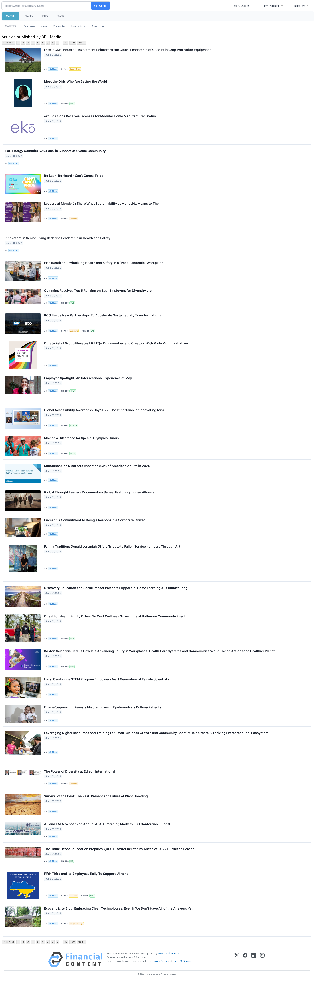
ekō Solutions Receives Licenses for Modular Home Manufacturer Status (100, 116)
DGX (72, 639)
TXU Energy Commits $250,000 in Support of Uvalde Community (55, 151)
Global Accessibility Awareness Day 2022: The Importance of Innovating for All (105, 410)
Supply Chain (75, 69)
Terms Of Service (182, 961)
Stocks (29, 16)
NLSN (72, 453)
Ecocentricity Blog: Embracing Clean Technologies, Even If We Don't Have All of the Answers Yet (118, 908)
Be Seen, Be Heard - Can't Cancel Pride (73, 176)
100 (73, 42)
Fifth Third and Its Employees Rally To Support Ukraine (86, 874)
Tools (60, 16)
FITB (92, 896)
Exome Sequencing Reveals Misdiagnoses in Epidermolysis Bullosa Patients (102, 707)
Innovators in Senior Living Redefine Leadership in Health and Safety (57, 238)
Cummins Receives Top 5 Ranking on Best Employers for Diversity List (98, 290)
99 (66, 42)
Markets (10, 16)
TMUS (72, 391)
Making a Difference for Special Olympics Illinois (81, 438)
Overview (29, 26)
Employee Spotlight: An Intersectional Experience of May (88, 378)
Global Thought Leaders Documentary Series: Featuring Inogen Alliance (99, 492)
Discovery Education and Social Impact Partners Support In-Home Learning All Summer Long (116, 588)
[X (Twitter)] (236, 959)
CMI (72, 303)
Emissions (74, 331)
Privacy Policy (159, 961)
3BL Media (53, 69)
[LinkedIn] (253, 959)
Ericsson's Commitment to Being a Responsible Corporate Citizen (95, 520)
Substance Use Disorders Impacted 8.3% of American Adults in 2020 (97, 466)
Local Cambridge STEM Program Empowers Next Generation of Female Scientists (106, 679)
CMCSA (73, 425)
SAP (92, 331)
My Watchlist (271, 5)
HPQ (72, 104)
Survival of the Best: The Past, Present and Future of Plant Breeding (96, 796)
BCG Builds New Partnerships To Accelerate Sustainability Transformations (102, 315)
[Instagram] (262, 959)
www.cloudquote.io (168, 953)
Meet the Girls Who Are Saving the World (75, 81)
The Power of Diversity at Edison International (79, 771)
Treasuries (98, 26)
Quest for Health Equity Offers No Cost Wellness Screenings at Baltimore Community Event (115, 616)
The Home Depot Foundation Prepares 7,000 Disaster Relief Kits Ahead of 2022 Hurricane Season (119, 849)
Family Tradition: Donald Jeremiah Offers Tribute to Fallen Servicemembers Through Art (112, 546)
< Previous (8, 42)
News (44, 26)
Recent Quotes (240, 5)
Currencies (59, 26)
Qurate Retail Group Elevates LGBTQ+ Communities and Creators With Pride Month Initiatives (116, 343)
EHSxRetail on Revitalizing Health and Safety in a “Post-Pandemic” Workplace (103, 263)
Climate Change (76, 924)
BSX (72, 667)
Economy (73, 219)
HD (71, 861)
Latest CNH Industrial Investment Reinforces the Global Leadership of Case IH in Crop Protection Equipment (127, 50)
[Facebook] (245, 959)
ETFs (45, 16)
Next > (81, 42)
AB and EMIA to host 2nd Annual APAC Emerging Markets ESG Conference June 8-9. (109, 824)
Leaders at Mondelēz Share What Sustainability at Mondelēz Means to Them (103, 203)
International (78, 26)
